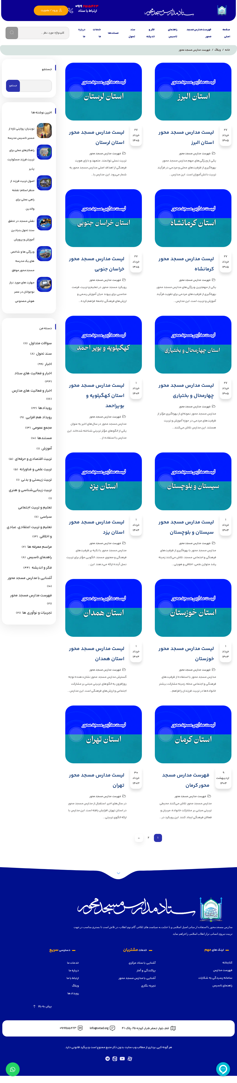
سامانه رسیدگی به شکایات (215, 978)
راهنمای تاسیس (172, 33)
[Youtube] (122, 1058)
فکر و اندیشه (150, 33)
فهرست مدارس (222, 970)
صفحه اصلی (226, 33)
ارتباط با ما (73, 978)
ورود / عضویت (49, 10)
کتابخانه (227, 962)
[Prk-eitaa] (115, 1058)
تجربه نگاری (148, 986)
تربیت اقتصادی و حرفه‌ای (33, 459)
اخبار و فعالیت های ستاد (33, 373)
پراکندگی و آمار (146, 970)
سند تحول (131, 33)
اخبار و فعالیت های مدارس (32, 391)
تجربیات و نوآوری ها (37, 613)
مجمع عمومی (42, 428)
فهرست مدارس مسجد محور (199, 33)
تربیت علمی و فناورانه (36, 469)
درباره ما (81, 33)
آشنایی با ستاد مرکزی (142, 963)
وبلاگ (75, 986)
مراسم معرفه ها (40, 547)
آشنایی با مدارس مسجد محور (30, 578)
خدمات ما (97, 33)
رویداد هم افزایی (39, 417)
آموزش (46, 449)
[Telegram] (107, 1058)
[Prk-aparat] (129, 1058)
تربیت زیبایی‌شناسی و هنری (30, 490)
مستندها (113, 33)
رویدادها (45, 408)
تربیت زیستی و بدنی (36, 480)
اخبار (48, 364)
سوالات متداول (40, 343)
